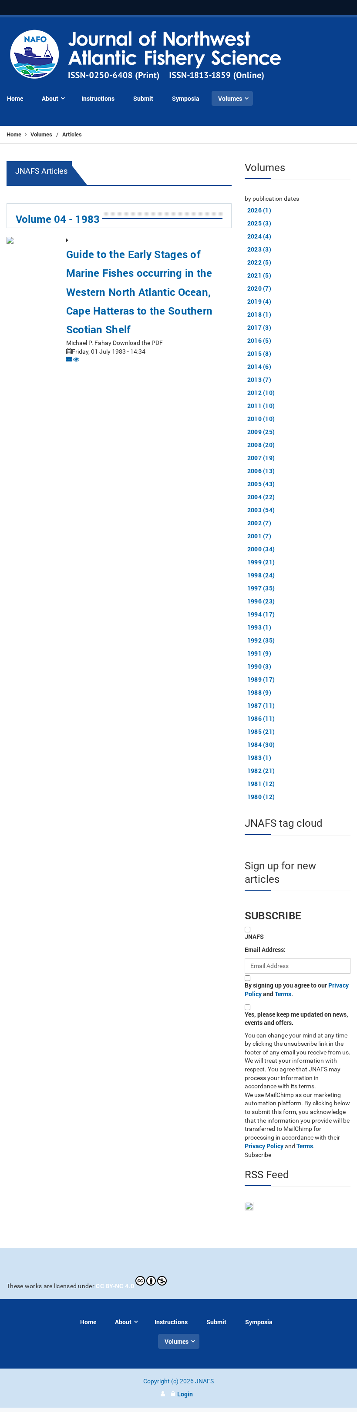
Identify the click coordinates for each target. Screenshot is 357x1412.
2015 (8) (259, 353)
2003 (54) (261, 510)
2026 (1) (259, 210)
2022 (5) (259, 262)
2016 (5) (259, 340)
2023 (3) (259, 249)
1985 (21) (261, 731)
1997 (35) (261, 588)
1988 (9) (259, 692)
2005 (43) (261, 484)
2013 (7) (259, 379)
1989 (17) (261, 679)
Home (15, 134)
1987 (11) (261, 705)
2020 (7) (259, 288)
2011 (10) (261, 405)
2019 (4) (259, 301)
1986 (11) (261, 718)
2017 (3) (259, 327)
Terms (283, 994)
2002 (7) (259, 523)
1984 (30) (261, 744)
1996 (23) (261, 601)
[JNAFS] (146, 55)
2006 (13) (261, 471)
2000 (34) (261, 549)
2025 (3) (259, 223)
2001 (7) (259, 536)
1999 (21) (261, 562)
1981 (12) (261, 783)
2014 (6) (259, 366)
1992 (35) (261, 640)
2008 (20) (261, 445)
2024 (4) (259, 236)
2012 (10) (261, 392)
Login (185, 1394)
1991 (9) (259, 653)
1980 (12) (261, 796)
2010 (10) (261, 418)
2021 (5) (259, 275)
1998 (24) (261, 575)
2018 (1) (259, 314)
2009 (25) (261, 432)
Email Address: (265, 949)
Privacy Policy (264, 1146)
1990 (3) (259, 666)
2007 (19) (261, 458)
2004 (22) (261, 497)
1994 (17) (261, 614)
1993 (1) (259, 627)
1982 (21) (261, 770)
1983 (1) (259, 757)
